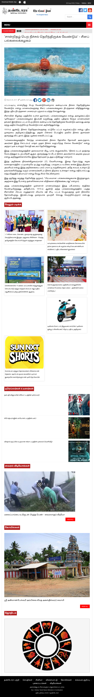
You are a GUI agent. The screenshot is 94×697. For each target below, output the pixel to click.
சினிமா (39, 680)
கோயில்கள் (66, 680)
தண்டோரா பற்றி (11, 680)
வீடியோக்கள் (55, 683)
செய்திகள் (27, 680)
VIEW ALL (70, 519)
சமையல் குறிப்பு (82, 680)
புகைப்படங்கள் (40, 683)
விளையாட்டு (52, 680)
